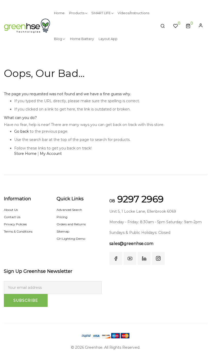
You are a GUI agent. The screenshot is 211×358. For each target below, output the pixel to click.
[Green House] (27, 26)
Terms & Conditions (18, 231)
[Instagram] (158, 258)
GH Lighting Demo (71, 239)
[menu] (103, 26)
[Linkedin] (144, 258)
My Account (51, 153)
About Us (11, 210)
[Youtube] (130, 258)
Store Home (25, 153)
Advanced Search (69, 210)
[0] (188, 26)
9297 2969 (136, 199)
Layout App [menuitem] (108, 39)
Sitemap (63, 231)
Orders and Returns (71, 224)
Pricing (62, 217)
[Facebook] (115, 258)
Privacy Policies (15, 224)
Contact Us (12, 217)
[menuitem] (59, 13)
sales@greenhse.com (131, 243)
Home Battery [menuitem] (82, 39)
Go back (21, 131)
